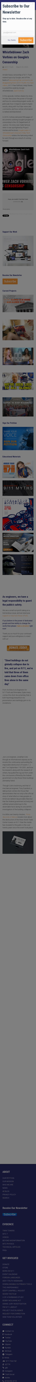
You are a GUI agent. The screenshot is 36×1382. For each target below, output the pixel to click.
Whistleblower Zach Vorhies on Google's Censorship (22, 213)
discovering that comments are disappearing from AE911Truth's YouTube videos (18, 82)
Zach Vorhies (19, 91)
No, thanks (12, 40)
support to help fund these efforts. (15, 616)
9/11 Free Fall (5, 213)
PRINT (5, 70)
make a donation (23, 626)
